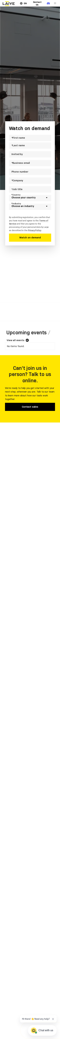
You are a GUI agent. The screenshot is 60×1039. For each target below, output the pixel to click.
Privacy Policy (34, 230)
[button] (23, 3)
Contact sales (30, 406)
